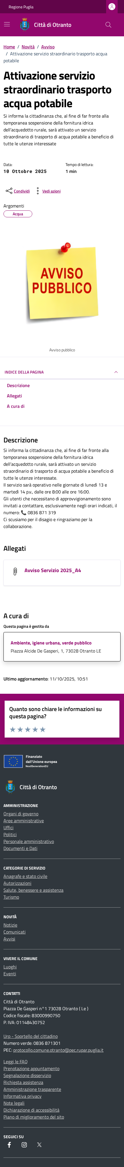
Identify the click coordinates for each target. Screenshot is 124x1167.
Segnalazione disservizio (27, 1075)
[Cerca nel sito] (108, 25)
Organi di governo (20, 813)
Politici (10, 834)
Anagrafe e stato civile (25, 876)
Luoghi (10, 966)
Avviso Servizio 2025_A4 (53, 570)
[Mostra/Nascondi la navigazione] (6, 24)
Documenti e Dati (20, 848)
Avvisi (9, 938)
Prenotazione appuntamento (31, 1068)
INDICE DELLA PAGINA (24, 372)
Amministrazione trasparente (32, 1089)
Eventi (9, 973)
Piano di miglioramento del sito (33, 1116)
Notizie (10, 924)
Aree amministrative (23, 820)
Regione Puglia (21, 7)
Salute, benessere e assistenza (33, 890)
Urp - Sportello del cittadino (30, 1036)
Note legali (14, 1103)
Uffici (8, 827)
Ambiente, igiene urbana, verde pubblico (51, 642)
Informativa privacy (22, 1096)
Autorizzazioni (17, 883)
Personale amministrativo (28, 841)
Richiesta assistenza (23, 1082)
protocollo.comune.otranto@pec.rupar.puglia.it (58, 1050)
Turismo (11, 896)
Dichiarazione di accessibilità (31, 1109)
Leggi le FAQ (15, 1061)
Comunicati (14, 931)
